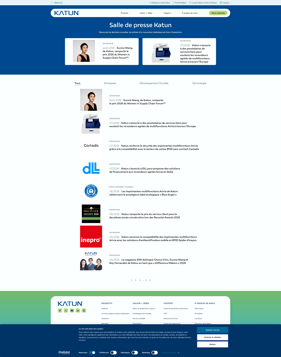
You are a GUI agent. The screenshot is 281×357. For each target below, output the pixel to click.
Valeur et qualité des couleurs (144, 308)
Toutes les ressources (172, 323)
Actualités (198, 313)
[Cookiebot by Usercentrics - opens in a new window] (64, 352)
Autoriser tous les (213, 330)
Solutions (105, 318)
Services (105, 323)
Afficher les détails (169, 353)
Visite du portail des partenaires (176, 308)
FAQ (165, 313)
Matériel (105, 308)
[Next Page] (150, 280)
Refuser (213, 344)
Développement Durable (142, 313)
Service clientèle (139, 318)
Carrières (198, 318)
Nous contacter (218, 13)
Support (167, 13)
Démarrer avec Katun (203, 323)
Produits (124, 13)
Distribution (137, 323)
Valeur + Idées (146, 13)
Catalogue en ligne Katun (160, 2)
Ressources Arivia (171, 318)
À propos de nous (189, 13)
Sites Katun (199, 308)
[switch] (113, 352)
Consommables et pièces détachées (115, 313)
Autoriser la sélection (212, 337)
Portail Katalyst (180, 2)
